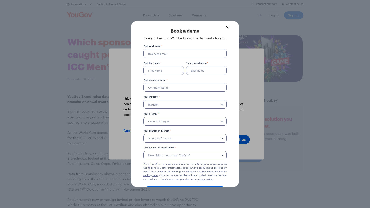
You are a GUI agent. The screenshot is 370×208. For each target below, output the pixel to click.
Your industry (151, 96)
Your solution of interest (157, 130)
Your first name (152, 62)
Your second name (197, 62)
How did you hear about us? (159, 147)
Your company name (155, 79)
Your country (151, 113)
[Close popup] (227, 27)
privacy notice (205, 179)
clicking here (150, 175)
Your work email (152, 45)
